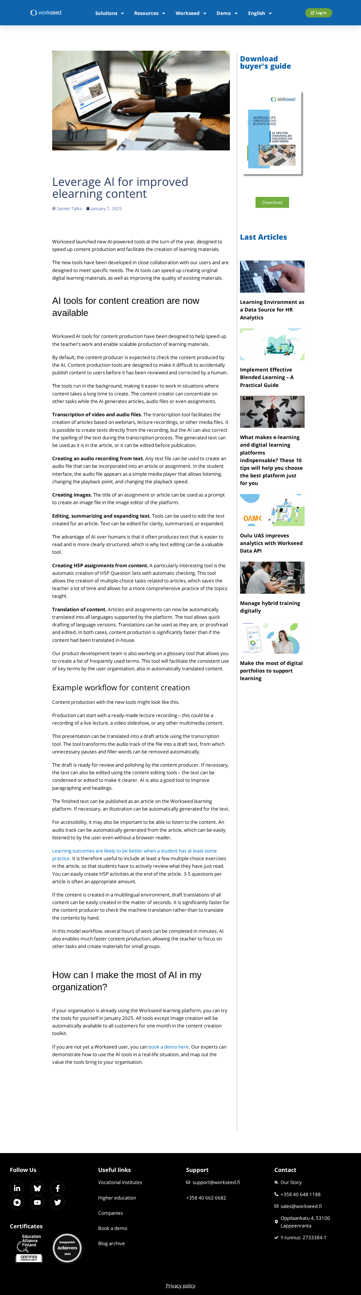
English (256, 13)
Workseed (188, 13)
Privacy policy (180, 1285)
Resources (146, 13)
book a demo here (168, 1046)
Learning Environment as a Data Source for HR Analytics (272, 310)
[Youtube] (37, 1202)
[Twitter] (57, 1202)
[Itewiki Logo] (17, 1202)
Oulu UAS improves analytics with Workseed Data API (271, 543)
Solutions (106, 13)
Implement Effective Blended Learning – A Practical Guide (267, 377)
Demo (224, 13)
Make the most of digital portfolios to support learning (271, 671)
